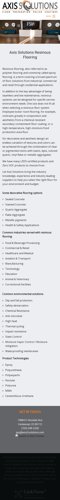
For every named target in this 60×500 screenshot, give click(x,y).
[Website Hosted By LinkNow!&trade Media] (30, 493)
